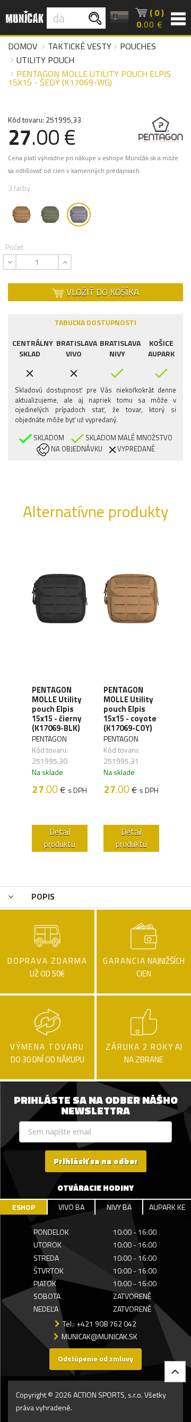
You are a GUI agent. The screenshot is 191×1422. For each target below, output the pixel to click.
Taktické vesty (79, 46)
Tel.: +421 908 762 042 (99, 1323)
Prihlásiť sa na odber (96, 1161)
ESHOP (23, 1206)
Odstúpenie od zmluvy (95, 1358)
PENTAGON (49, 738)
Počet (14, 246)
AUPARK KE (167, 1206)
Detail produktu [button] (59, 838)
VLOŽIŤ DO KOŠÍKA (101, 292)
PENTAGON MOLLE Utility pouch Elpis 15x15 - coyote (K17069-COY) (130, 709)
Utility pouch (45, 60)
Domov (22, 46)
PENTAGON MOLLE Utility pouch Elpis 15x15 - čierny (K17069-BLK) (57, 709)
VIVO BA (71, 1206)
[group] (60, 698)
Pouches (138, 46)
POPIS (42, 896)
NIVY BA (119, 1206)
